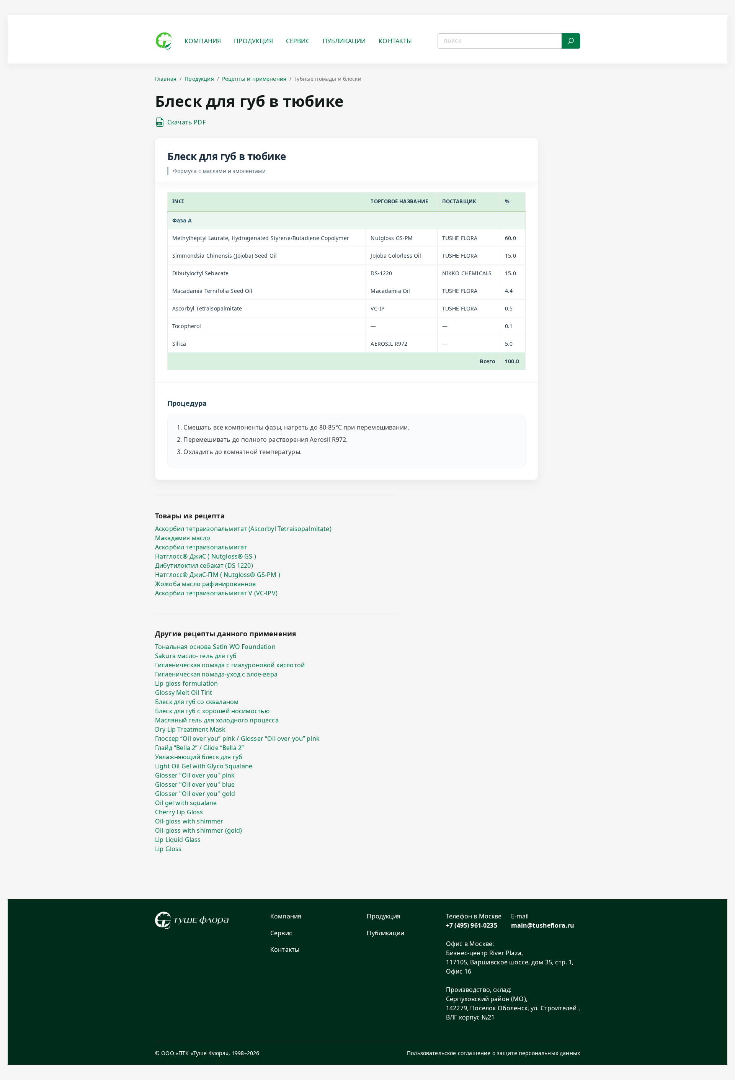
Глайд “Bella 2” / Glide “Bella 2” (199, 747)
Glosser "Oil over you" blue (195, 784)
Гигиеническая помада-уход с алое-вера (216, 674)
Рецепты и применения (254, 78)
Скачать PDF (186, 122)
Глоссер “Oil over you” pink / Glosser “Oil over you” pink (237, 738)
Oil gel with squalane (186, 803)
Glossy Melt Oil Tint (183, 692)
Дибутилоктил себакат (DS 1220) (204, 565)
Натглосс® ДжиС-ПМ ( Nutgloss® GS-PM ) (217, 574)
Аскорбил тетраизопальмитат (201, 547)
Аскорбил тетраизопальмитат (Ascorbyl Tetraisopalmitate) (243, 528)
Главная (165, 78)
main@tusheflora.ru (543, 925)
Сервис (298, 41)
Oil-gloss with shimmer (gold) (198, 830)
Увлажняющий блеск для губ (198, 757)
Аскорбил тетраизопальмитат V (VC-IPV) (216, 593)
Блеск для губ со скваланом (196, 702)
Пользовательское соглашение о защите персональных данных (493, 1053)
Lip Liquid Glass (178, 839)
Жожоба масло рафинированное (205, 584)
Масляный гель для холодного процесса (217, 720)
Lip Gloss (168, 849)
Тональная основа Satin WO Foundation (215, 646)
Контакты (395, 41)
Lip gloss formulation (186, 683)
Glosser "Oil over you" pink (195, 775)
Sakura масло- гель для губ (196, 656)
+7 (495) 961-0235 (471, 925)
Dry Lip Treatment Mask (190, 729)
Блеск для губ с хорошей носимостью (212, 711)
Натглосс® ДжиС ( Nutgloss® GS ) (205, 556)
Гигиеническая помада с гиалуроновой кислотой (230, 665)
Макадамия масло (182, 538)
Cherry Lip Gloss (179, 812)
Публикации (344, 41)
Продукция (253, 41)
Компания (203, 41)
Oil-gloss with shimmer (189, 821)
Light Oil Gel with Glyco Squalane (203, 766)
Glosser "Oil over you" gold (195, 793)
